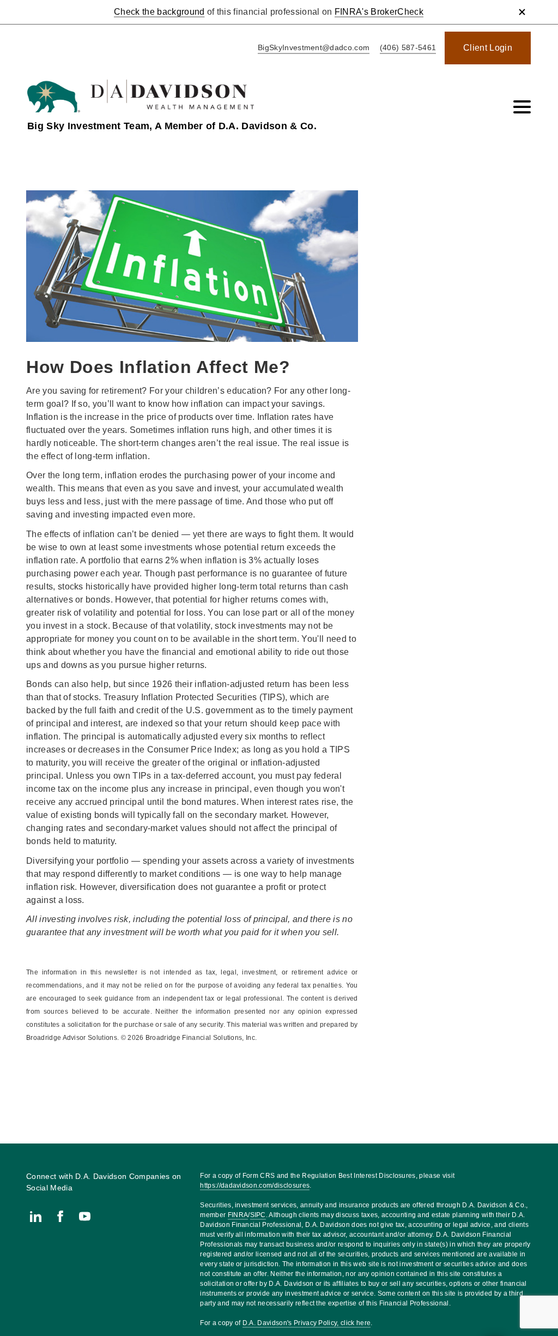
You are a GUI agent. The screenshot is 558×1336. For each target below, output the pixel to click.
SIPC (258, 1215)
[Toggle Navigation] (522, 106)
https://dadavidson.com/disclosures (255, 1185)
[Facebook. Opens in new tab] (60, 1216)
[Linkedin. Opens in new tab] (35, 1216)
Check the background (159, 11)
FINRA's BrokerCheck (379, 11)
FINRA (238, 1215)
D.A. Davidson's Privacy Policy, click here (306, 1323)
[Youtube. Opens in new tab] (84, 1216)
